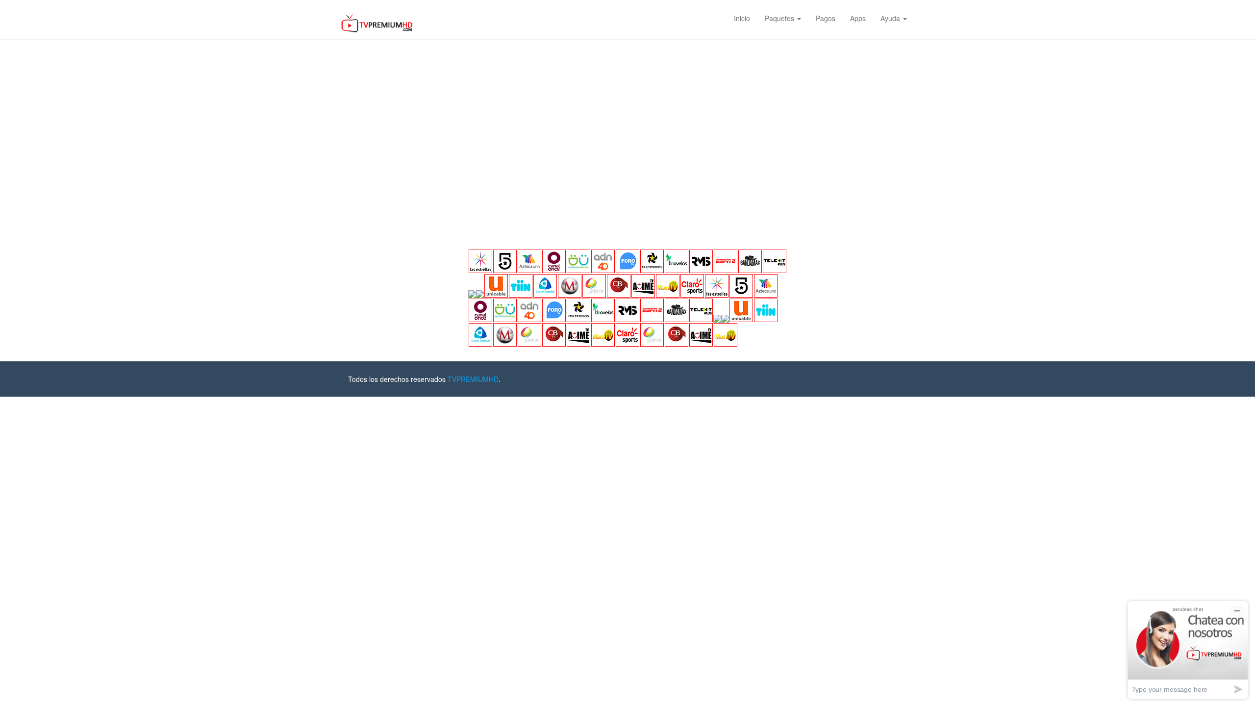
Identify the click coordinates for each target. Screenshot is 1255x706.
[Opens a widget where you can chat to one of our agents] (1188, 650)
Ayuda (891, 18)
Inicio (742, 18)
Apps (858, 18)
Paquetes (780, 18)
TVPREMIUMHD (473, 379)
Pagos (825, 18)
